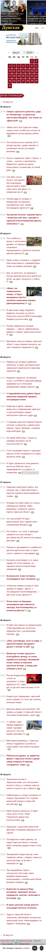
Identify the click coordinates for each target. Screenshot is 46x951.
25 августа (5, 774)
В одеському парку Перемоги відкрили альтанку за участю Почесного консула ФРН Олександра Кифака (24, 314)
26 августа (5, 620)
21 (27, 76)
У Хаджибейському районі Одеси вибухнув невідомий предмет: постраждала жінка (23, 396)
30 (36, 81)
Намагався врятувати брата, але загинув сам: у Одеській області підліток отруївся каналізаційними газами (23, 491)
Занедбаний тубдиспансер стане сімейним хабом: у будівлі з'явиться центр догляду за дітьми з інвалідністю (24, 859)
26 (19, 81)
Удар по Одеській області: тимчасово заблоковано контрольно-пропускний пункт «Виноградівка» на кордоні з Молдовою (24, 919)
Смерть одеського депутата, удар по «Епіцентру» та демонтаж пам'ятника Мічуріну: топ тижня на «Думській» (12, 18)
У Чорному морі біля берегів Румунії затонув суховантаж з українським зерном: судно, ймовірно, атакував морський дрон (24, 426)
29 (32, 81)
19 (19, 76)
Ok (34, 948)
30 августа (5, 107)
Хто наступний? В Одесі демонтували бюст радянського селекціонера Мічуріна (22, 522)
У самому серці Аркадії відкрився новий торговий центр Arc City (15, 728)
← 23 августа (6, 102)
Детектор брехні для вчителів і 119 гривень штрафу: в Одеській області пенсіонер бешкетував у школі (24, 712)
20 (23, 76)
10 (10, 71)
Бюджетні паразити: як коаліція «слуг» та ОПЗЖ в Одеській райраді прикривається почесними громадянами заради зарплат (24, 382)
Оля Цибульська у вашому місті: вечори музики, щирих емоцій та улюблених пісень (22, 147)
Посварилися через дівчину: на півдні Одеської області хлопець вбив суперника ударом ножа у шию (24, 842)
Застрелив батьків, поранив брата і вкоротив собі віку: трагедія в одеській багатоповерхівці (24, 219)
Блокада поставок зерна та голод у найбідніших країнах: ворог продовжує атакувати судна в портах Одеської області (23, 507)
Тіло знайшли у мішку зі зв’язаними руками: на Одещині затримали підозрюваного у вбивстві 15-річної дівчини (23, 246)
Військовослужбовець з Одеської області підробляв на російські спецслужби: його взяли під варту (23, 744)
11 (14, 71)
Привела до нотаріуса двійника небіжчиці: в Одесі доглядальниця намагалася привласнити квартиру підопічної (23, 366)
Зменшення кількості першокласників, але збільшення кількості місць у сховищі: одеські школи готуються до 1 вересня (23, 784)
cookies (26, 948)
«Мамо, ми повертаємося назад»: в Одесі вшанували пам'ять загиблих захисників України (21, 296)
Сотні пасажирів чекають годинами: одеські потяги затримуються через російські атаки (24, 453)
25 (14, 81)
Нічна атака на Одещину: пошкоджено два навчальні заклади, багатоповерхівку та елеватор (21, 606)
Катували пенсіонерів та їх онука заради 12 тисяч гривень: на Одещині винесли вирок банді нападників (22, 564)
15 (32, 71)
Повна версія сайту (8, 941)
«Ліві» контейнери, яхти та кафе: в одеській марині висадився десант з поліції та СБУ (24, 644)
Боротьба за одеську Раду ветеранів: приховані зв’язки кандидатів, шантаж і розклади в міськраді (23, 893)
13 (23, 71)
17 (10, 76)
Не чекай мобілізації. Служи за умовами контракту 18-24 (21, 441)
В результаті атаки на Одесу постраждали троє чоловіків (21, 577)
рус (37, 28)
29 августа (5, 233)
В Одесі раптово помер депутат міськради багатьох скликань (23, 906)
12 (19, 71)
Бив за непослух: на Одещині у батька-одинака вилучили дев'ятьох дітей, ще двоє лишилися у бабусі (24, 276)
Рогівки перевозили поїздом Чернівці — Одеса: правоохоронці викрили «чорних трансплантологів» (24, 329)
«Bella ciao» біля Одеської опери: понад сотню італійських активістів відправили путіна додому (23, 130)
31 (10, 86)
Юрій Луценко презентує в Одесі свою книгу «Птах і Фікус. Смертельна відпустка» (22, 815)
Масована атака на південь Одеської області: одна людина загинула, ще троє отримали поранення (24, 344)
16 (36, 71)
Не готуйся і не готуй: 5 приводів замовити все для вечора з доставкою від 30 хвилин (24, 536)
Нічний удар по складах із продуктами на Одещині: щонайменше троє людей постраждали (19, 203)
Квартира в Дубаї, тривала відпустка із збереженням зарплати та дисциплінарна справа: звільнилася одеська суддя (23, 410)
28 (27, 81)
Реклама (23, 45)
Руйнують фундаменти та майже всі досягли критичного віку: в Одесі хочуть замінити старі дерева (24, 550)
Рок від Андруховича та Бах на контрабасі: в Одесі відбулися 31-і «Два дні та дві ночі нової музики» (20, 681)
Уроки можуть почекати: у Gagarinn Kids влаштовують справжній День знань (23, 263)
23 (36, 76)
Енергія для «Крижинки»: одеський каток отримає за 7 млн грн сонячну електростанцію (24, 699)
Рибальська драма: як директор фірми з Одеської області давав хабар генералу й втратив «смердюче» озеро (23, 760)
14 (27, 71)
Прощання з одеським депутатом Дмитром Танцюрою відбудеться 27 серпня (24, 830)
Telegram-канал (24, 944)
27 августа (5, 482)
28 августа (5, 357)
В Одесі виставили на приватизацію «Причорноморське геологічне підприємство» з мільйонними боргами (24, 629)
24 (10, 81)
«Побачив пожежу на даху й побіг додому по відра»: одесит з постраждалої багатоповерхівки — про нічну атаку (23, 590)
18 (14, 76)
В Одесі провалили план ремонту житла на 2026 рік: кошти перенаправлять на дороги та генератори (23, 468)
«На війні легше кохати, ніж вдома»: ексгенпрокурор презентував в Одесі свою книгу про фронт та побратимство (18, 184)
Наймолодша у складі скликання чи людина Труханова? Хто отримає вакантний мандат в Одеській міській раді (24, 799)
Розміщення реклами (24, 941)
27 (23, 81)
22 (32, 76)
